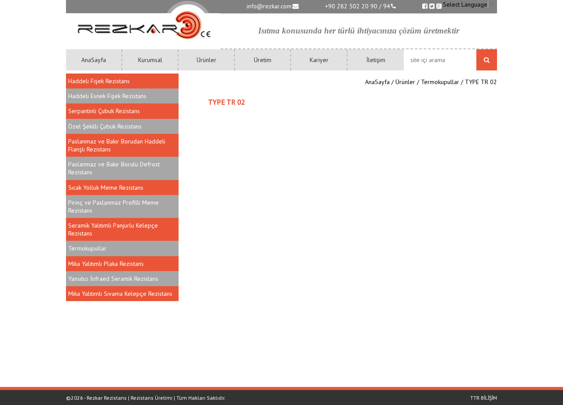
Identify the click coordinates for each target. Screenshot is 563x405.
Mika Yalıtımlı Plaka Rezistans (106, 264)
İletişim (375, 60)
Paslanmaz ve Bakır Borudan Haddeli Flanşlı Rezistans (116, 145)
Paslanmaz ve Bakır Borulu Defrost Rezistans (114, 168)
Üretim (262, 60)
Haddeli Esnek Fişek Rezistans (107, 96)
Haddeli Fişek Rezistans (99, 81)
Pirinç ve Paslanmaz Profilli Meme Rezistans (113, 206)
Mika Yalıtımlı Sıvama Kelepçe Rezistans (120, 294)
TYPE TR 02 (481, 82)
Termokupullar (87, 248)
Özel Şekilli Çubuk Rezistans (105, 126)
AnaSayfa (93, 60)
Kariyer (319, 60)
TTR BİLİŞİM (483, 397)
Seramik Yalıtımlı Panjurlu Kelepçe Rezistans (113, 229)
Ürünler (206, 60)
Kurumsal (150, 60)
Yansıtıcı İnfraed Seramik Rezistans (113, 279)
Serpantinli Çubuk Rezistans (104, 111)
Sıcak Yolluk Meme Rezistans (105, 187)
